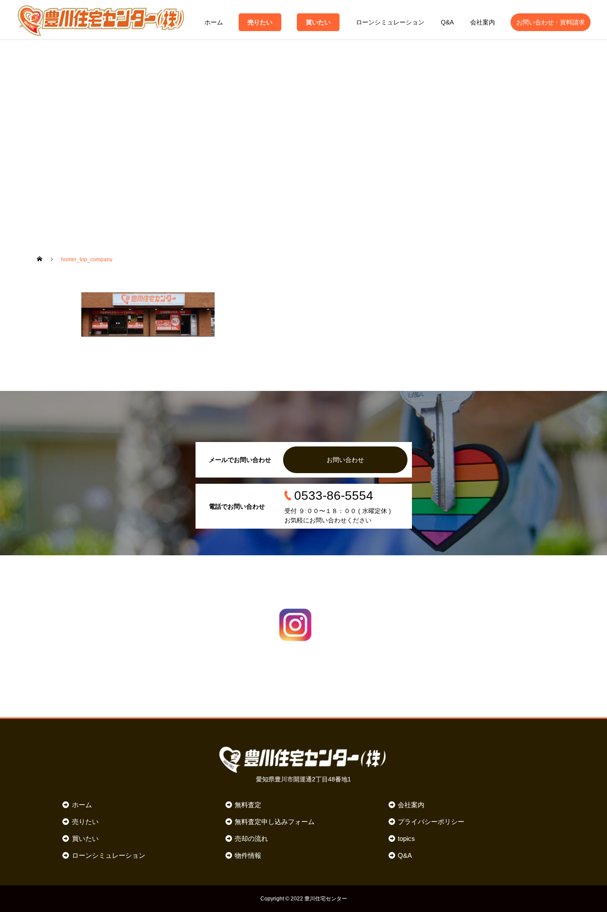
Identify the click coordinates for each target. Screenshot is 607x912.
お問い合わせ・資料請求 (550, 22)
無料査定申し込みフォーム (275, 821)
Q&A (447, 22)
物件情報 (248, 855)
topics (406, 838)
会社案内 (482, 22)
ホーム (213, 22)
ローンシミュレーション (390, 22)
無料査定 (248, 804)
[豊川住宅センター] (100, 20)
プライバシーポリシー (431, 821)
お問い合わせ (345, 459)
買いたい (318, 22)
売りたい (260, 22)
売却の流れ (251, 838)
